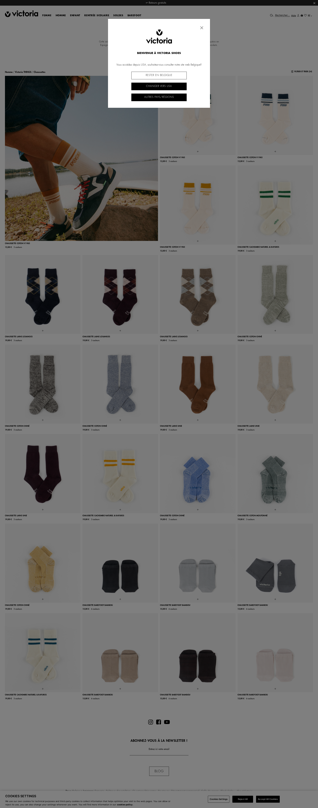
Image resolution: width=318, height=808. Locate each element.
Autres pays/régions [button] (159, 97)
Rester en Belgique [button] (159, 75)
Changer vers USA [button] (159, 86)
